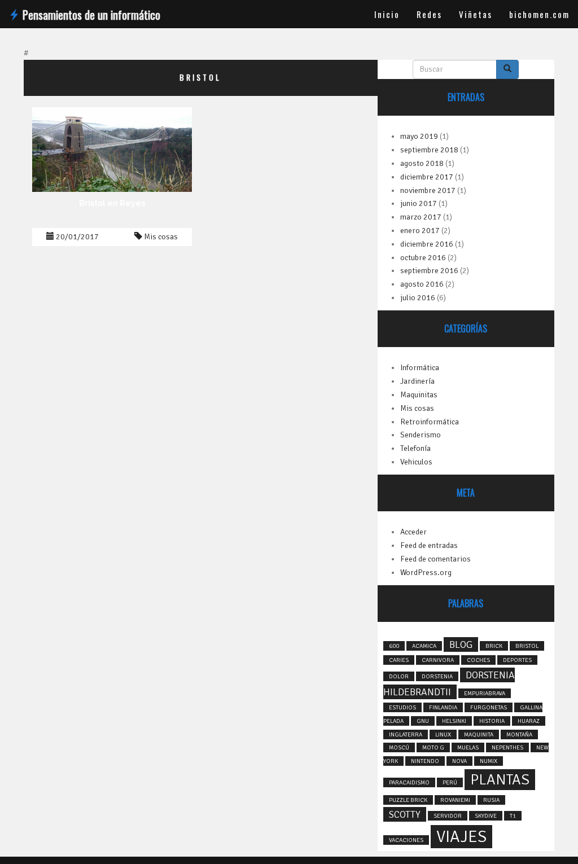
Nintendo (425, 761)
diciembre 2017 (426, 177)
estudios (402, 707)
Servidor (448, 815)
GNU (423, 721)
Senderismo (420, 435)
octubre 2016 (423, 257)
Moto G (433, 747)
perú (450, 782)
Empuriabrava (484, 693)
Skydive (486, 815)
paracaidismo (409, 782)
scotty (405, 814)
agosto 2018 (422, 163)
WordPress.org (426, 572)
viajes (461, 836)
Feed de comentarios (435, 559)
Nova (459, 761)
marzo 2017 (420, 217)
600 (394, 646)
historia (492, 721)
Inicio (387, 14)
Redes (429, 14)
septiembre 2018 (429, 150)
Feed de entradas (429, 545)
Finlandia (443, 707)
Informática (419, 367)
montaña (519, 734)
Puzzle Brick (408, 800)
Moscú (399, 747)
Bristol (526, 646)
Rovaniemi (455, 800)
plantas (499, 779)
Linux (443, 734)
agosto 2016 (422, 284)
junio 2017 (418, 203)
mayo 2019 (419, 136)
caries (399, 660)
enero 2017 (420, 230)
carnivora (438, 660)
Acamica (424, 646)
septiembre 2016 (429, 270)
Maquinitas (418, 395)
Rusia (491, 800)
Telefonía (415, 448)
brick (493, 646)
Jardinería (417, 381)
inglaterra (405, 734)
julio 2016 (417, 297)
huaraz (529, 721)
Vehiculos (416, 462)
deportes (517, 660)
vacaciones (406, 840)
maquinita (478, 734)
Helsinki (454, 721)
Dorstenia (437, 676)
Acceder (413, 532)
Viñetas (475, 14)
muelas (468, 747)
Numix (488, 761)
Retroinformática (429, 422)
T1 (513, 815)
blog (460, 644)
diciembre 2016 (426, 244)
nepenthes (507, 747)
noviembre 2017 (428, 190)
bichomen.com (539, 14)
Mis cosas (161, 237)
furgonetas (488, 707)
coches (478, 660)
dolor (399, 676)
